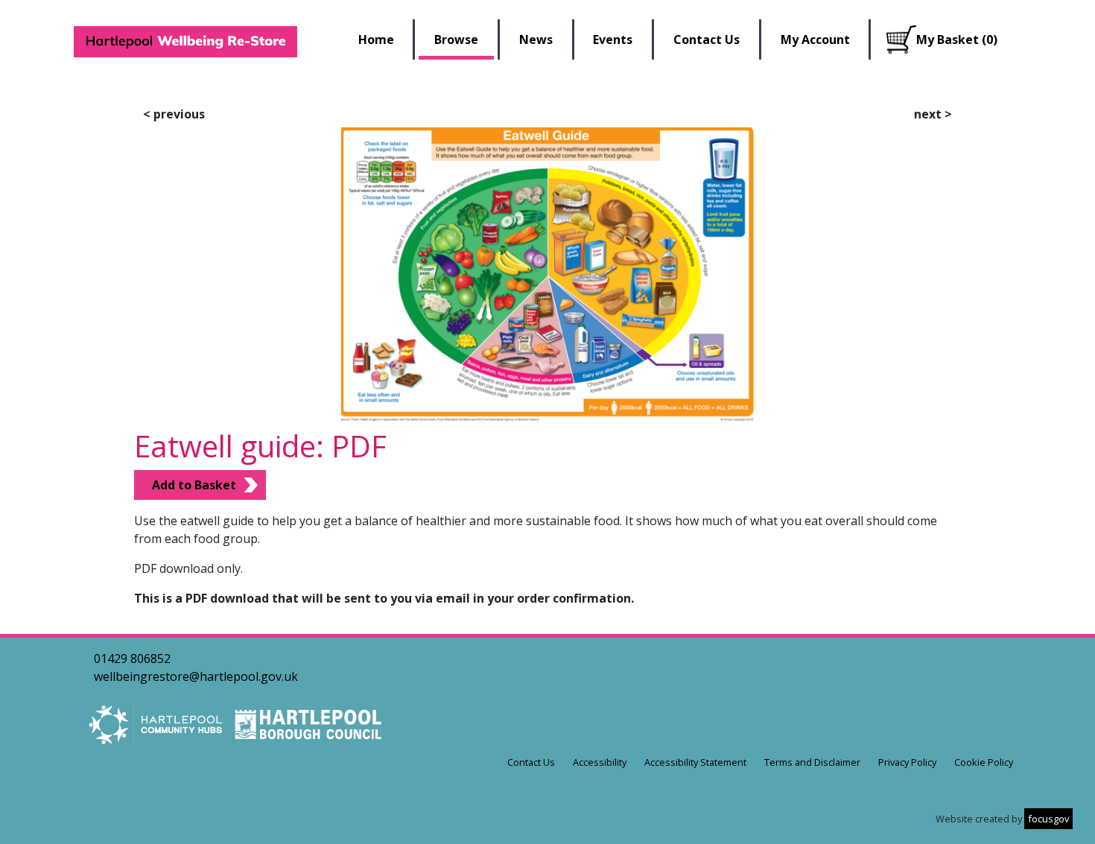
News (536, 39)
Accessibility (599, 762)
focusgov (1048, 818)
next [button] (933, 114)
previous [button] (174, 114)
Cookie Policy (983, 762)
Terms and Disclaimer (812, 762)
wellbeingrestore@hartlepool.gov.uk (196, 676)
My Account (815, 39)
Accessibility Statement (695, 762)
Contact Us (706, 39)
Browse (456, 39)
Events (612, 39)
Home (376, 39)
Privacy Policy (907, 762)
